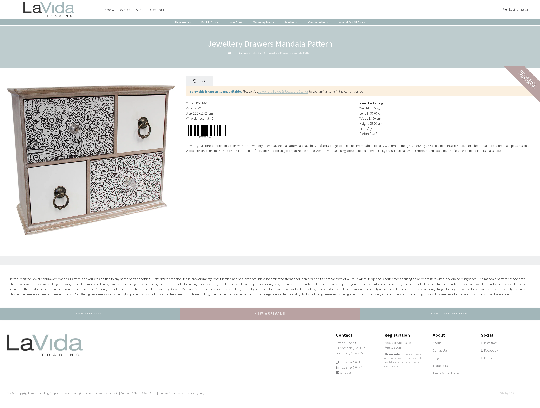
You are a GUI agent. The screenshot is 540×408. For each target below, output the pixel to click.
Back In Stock (209, 22)
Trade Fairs (440, 365)
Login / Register (519, 9)
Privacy (189, 393)
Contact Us (440, 350)
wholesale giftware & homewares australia (92, 393)
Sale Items (291, 22)
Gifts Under (157, 10)
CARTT (513, 393)
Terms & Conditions (446, 373)
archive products (249, 53)
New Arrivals (183, 22)
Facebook (490, 350)
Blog (436, 358)
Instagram (490, 343)
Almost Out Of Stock (352, 22)
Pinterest (490, 358)
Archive (125, 393)
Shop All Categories (117, 10)
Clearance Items (318, 22)
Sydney (200, 393)
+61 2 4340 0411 (351, 362)
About (140, 10)
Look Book (235, 22)
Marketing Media (263, 22)
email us (345, 372)
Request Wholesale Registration (397, 344)
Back (201, 81)
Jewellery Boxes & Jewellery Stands (283, 91)
